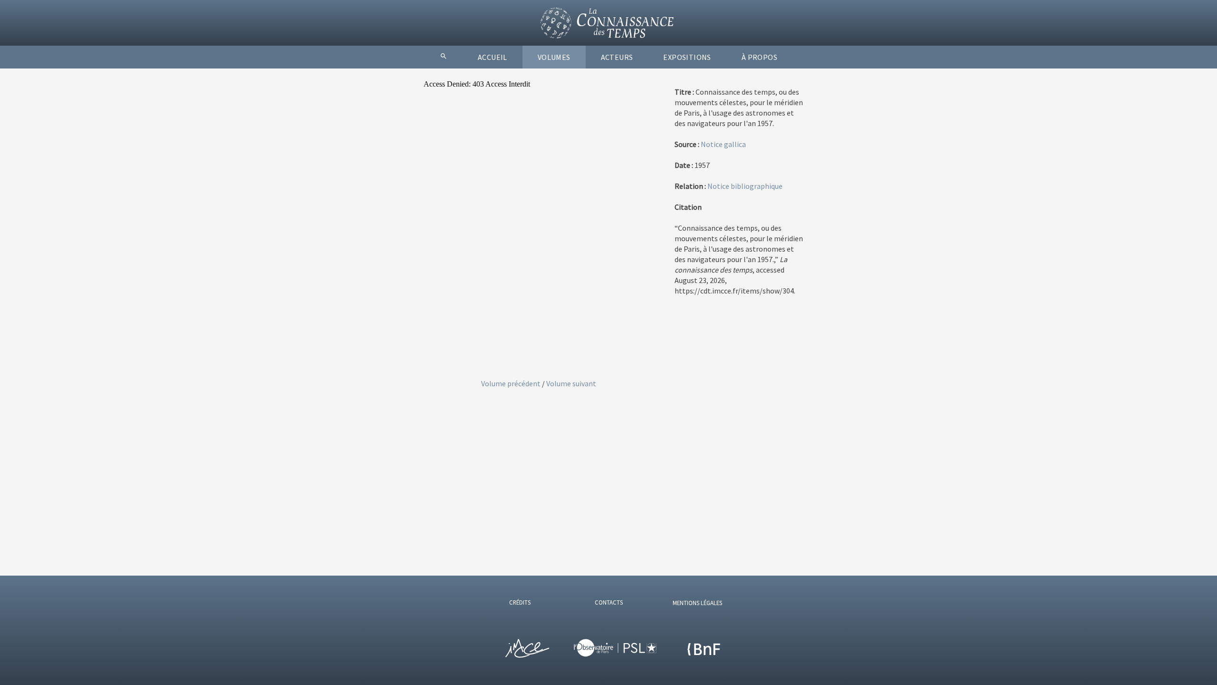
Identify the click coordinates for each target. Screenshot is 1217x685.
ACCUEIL (492, 57)
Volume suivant (571, 383)
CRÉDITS (520, 602)
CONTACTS (609, 602)
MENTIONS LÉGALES (697, 603)
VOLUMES (554, 57)
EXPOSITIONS (687, 57)
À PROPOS (759, 57)
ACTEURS (617, 57)
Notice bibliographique (744, 186)
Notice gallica (723, 144)
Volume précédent (511, 383)
